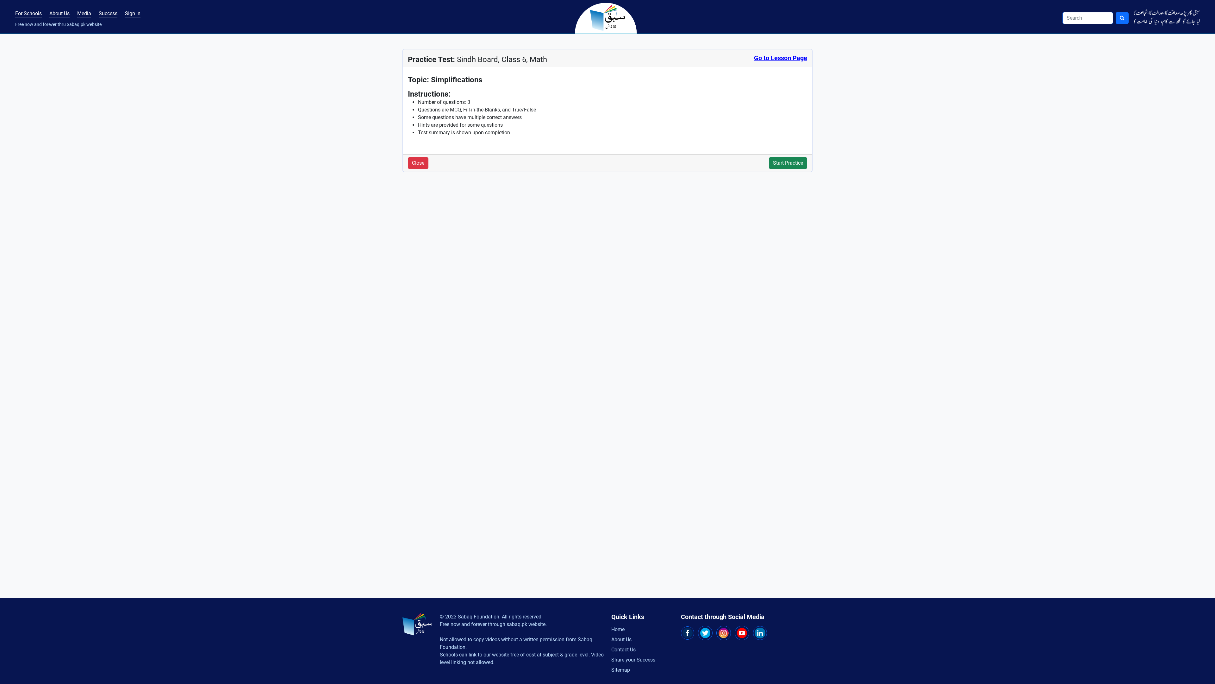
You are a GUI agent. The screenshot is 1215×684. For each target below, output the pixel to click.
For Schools (28, 13)
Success (108, 13)
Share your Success (633, 660)
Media (84, 13)
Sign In (132, 13)
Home (618, 629)
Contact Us (623, 650)
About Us (59, 13)
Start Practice (788, 163)
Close (418, 163)
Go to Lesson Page (780, 58)
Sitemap (620, 670)
